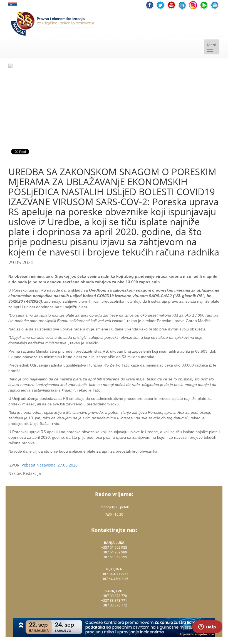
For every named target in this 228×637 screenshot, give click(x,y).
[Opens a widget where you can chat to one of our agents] (207, 627)
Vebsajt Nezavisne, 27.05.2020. (50, 465)
